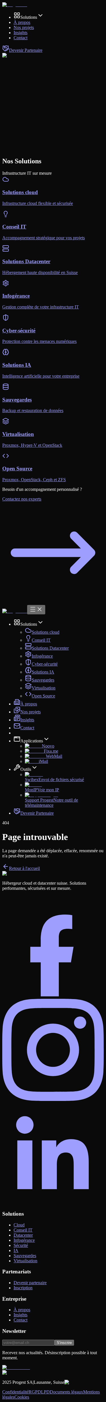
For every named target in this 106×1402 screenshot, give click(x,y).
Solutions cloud (45, 632)
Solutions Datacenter (50, 648)
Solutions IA (43, 672)
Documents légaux (66, 1391)
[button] (29, 17)
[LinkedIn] (53, 1202)
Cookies (21, 1397)
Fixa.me (51, 751)
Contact (27, 727)
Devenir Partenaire (37, 813)
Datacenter (23, 1235)
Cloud (19, 1224)
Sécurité (21, 1245)
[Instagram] (53, 1099)
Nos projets (30, 711)
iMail (43, 761)
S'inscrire (64, 1343)
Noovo (48, 746)
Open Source (43, 695)
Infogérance (42, 656)
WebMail (54, 756)
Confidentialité (15, 1391)
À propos (28, 703)
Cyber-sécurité (45, 664)
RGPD (35, 1391)
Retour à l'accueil (24, 868)
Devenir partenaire (30, 1282)
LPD (45, 1391)
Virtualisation (43, 687)
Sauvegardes (43, 680)
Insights (27, 719)
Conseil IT (41, 640)
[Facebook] (53, 996)
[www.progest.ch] (14, 4)
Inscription (23, 1287)
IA (16, 1250)
